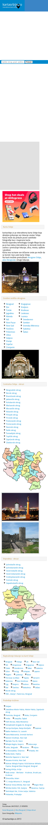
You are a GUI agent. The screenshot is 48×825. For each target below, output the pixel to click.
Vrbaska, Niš (33, 751)
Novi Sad (36, 662)
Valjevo (41, 665)
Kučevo (26, 684)
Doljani (8, 706)
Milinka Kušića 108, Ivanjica (16, 788)
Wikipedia (18, 813)
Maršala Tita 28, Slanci (14, 741)
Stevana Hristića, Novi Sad (16, 760)
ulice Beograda (9, 260)
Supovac (38, 728)
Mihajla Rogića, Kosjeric (15, 744)
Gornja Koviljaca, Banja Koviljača (18, 728)
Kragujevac (30, 665)
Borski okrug (10, 691)
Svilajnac (26, 671)
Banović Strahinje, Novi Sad (16, 738)
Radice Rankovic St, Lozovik (16, 731)
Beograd (9, 662)
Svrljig (16, 671)
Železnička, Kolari (12, 778)
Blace (29, 675)
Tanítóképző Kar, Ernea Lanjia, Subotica (20, 791)
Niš (7, 665)
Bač (7, 688)
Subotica (39, 668)
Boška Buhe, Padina (13, 754)
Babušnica (27, 688)
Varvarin (36, 678)
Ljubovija (19, 675)
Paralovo (25, 747)
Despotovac (16, 665)
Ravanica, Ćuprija (37, 788)
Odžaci (37, 688)
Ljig (7, 684)
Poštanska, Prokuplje (14, 794)
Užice (8, 671)
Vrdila (8, 719)
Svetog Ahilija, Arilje (13, 769)
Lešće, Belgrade (12, 747)
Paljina (35, 747)
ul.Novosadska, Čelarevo (15, 751)
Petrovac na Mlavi (12, 678)
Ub (27, 662)
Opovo (34, 681)
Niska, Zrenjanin (30, 715)
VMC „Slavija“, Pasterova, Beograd (19, 694)
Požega (19, 662)
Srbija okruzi (31, 810)
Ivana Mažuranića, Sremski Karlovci (19, 735)
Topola (26, 678)
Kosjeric (16, 684)
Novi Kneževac (22, 681)
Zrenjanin (10, 347)
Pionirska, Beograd (13, 715)
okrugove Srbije (34, 257)
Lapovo (37, 671)
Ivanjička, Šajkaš (20, 719)
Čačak (8, 668)
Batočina (36, 684)
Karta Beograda (8, 810)
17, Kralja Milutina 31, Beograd (18, 782)
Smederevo (18, 668)
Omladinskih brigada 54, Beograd (19, 725)
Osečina (16, 688)
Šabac (29, 668)
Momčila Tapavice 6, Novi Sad (17, 757)
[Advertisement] (24, 35)
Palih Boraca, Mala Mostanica (17, 722)
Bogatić (8, 675)
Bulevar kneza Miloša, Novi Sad (18, 785)
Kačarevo (9, 681)
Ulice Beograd (20, 810)
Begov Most (38, 785)
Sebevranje (32, 744)
